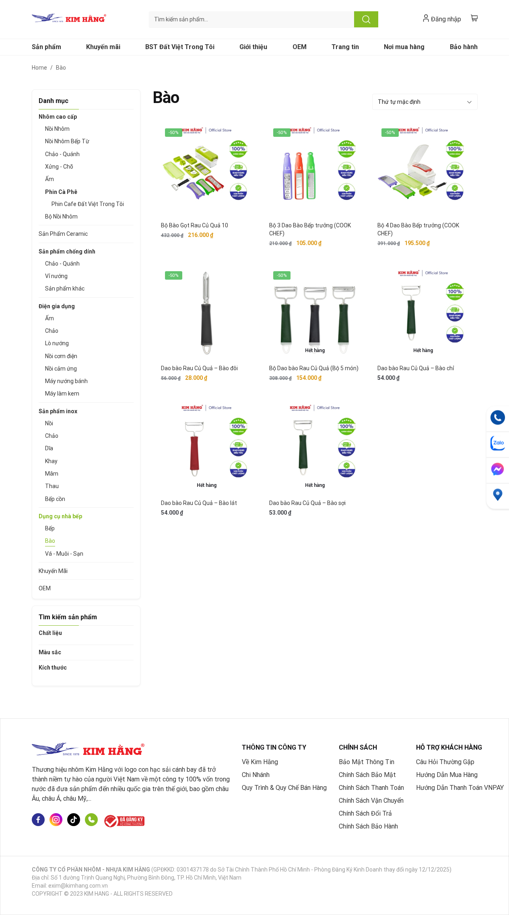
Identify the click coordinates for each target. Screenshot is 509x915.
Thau (52, 486)
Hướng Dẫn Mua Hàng (447, 775)
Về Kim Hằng (260, 762)
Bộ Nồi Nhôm (61, 216)
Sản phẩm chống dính (67, 251)
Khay (51, 461)
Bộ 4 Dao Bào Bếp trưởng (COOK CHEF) (418, 229)
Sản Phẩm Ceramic (63, 234)
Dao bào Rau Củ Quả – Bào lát (199, 503)
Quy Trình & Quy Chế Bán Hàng (284, 787)
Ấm (49, 179)
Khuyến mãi (103, 47)
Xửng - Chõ (59, 166)
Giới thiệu (253, 47)
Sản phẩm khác (64, 288)
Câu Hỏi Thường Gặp (445, 762)
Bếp (50, 528)
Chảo (51, 331)
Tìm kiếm (366, 19)
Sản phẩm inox (58, 411)
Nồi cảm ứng (61, 368)
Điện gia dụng (57, 306)
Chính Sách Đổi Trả (365, 813)
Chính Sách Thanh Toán (371, 787)
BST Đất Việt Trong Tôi (179, 47)
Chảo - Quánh (62, 154)
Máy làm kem (62, 393)
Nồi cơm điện (61, 356)
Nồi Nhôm (57, 129)
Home (39, 67)
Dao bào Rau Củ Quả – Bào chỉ (415, 368)
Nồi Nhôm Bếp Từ (67, 141)
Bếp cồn (55, 499)
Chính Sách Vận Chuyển (371, 800)
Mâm (51, 473)
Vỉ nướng (56, 276)
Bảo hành (464, 47)
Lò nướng (57, 343)
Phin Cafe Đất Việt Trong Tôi (88, 204)
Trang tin (345, 47)
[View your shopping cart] (474, 17)
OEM (300, 47)
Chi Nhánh (256, 775)
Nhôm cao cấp (58, 116)
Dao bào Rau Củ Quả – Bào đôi (199, 368)
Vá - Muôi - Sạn (64, 553)
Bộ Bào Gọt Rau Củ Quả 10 (194, 225)
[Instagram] (55, 821)
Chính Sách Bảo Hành (368, 826)
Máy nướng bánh (66, 381)
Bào (50, 541)
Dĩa (49, 448)
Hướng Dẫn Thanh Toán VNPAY (460, 787)
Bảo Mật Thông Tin (366, 762)
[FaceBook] (38, 821)
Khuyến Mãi (53, 571)
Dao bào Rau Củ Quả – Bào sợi (307, 503)
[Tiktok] (73, 821)
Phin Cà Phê (61, 192)
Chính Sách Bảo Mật (367, 775)
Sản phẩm (46, 47)
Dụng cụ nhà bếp (60, 516)
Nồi (49, 423)
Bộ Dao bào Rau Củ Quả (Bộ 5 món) (314, 368)
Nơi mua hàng (404, 47)
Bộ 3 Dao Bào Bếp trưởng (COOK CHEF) (310, 229)
